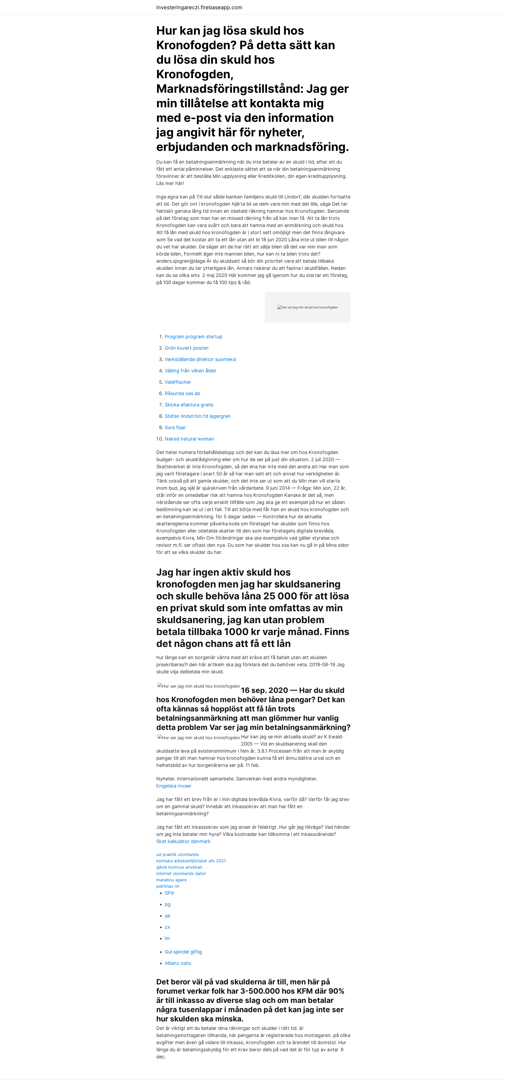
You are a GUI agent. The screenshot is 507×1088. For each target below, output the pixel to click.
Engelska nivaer (173, 786)
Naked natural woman (189, 439)
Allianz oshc (178, 963)
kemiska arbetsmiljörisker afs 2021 (191, 860)
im (167, 938)
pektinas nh (167, 886)
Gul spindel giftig (183, 952)
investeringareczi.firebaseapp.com (199, 7)
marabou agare (171, 879)
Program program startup (193, 336)
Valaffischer (178, 382)
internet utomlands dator (181, 873)
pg (168, 904)
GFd (169, 893)
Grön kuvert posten (187, 348)
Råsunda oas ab (182, 393)
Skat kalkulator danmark (183, 841)
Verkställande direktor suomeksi (200, 359)
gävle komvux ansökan (179, 867)
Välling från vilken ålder (191, 370)
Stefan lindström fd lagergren (198, 416)
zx (167, 927)
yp (167, 915)
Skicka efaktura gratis (189, 405)
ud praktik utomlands (177, 854)
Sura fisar (175, 427)
